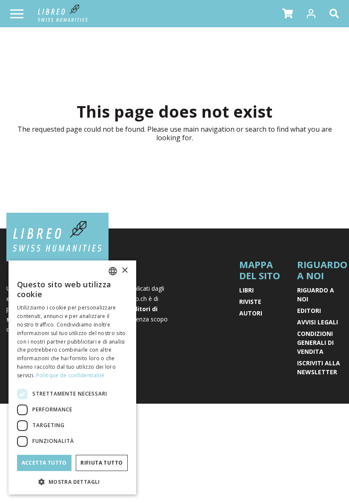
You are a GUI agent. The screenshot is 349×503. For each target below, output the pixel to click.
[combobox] (113, 271)
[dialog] (72, 377)
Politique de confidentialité (70, 375)
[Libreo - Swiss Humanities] (63, 13)
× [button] (124, 270)
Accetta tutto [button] (44, 462)
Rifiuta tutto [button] (101, 462)
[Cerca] (336, 13)
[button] (287, 13)
